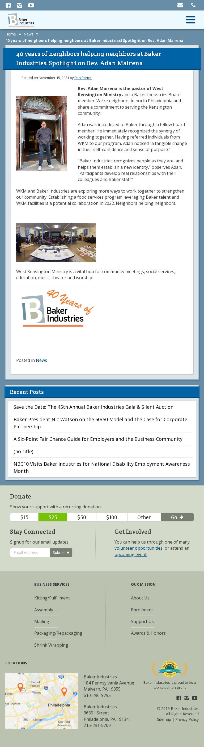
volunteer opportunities (138, 548)
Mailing (41, 621)
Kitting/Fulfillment (52, 598)
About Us (140, 598)
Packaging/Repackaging (58, 633)
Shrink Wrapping (51, 645)
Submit (59, 552)
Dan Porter (83, 77)
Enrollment (142, 610)
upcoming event (130, 554)
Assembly (43, 610)
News (28, 34)
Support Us (142, 621)
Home (10, 34)
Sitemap (164, 719)
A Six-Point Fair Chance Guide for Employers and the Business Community (98, 439)
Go (174, 517)
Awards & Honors (148, 633)
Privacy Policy (187, 719)
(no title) (23, 451)
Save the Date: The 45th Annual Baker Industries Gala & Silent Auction (93, 407)
